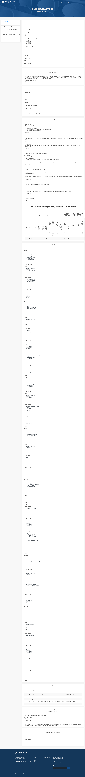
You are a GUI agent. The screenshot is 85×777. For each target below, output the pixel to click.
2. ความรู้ (25, 141)
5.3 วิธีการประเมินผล (28, 193)
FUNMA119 (41, 28)
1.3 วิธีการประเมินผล (28, 136)
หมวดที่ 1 (53, 22)
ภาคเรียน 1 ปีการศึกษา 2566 (29, 46)
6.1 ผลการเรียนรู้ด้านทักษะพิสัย (29, 198)
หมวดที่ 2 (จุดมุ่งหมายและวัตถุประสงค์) (8, 24)
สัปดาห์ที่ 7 (25, 403)
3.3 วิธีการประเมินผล (28, 164)
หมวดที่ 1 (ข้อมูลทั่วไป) (6, 21)
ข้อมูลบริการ (62, 2)
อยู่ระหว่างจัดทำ (27, 65)
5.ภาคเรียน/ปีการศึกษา (27, 45)
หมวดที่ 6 (53, 709)
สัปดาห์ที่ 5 (25, 352)
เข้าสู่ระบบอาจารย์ (26, 773)
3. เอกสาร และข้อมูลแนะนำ (28, 720)
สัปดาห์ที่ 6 (25, 377)
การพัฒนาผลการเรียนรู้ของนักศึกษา (53, 121)
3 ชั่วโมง (28, 264)
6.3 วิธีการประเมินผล (28, 203)
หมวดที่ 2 (53, 70)
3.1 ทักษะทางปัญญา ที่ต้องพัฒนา (30, 156)
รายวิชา (35, 757)
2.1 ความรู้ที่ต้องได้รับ (28, 142)
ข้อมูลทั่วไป (53, 24)
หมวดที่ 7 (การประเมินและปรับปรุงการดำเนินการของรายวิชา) (9, 40)
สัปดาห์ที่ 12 (26, 530)
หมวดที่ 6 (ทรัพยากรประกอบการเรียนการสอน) (9, 37)
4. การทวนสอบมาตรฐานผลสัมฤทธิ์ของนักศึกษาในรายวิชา (33, 741)
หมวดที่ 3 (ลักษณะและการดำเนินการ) (8, 26)
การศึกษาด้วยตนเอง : (28, 108)
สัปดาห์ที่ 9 (25, 453)
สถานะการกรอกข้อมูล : (27, 63)
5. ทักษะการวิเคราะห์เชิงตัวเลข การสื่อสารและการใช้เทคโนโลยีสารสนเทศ (35, 183)
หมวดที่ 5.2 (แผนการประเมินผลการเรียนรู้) (9, 34)
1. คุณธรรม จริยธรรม (27, 124)
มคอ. (34, 761)
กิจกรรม (26, 266)
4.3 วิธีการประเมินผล (28, 179)
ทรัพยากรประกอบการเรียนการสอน (53, 711)
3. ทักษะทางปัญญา (27, 155)
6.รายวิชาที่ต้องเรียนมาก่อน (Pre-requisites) (31, 48)
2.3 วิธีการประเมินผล (28, 151)
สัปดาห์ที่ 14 (26, 581)
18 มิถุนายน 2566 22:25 (28, 58)
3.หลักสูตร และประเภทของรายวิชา (29, 35)
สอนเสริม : (26, 102)
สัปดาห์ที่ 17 (26, 657)
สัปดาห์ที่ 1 (25, 250)
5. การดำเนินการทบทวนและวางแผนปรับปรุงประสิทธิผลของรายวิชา (34, 744)
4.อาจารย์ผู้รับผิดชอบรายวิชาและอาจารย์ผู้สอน (31, 38)
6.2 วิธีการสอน (27, 200)
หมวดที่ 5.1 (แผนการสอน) (6, 32)
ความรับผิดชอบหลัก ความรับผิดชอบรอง (54, 207)
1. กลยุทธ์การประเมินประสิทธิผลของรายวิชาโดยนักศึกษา (33, 734)
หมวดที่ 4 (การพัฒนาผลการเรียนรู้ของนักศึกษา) (10, 29)
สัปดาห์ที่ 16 (26, 631)
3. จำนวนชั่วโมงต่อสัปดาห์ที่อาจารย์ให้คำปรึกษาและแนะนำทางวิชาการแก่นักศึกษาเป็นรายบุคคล (38, 112)
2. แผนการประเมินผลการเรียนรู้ (29, 690)
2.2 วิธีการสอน (27, 148)
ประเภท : (25, 60)
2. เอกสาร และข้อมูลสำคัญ (28, 717)
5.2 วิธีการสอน (27, 190)
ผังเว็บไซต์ (35, 763)
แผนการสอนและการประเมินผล (53, 246)
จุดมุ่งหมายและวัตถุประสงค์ (53, 72)
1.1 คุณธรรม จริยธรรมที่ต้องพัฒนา (30, 125)
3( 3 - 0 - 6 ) (27, 34)
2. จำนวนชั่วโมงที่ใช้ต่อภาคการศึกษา (29, 98)
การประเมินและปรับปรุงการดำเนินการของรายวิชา (53, 732)
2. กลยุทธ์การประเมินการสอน (28, 737)
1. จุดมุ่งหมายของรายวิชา (28, 74)
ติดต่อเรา (44, 758)
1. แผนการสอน (26, 249)
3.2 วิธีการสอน (27, 161)
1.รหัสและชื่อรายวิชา (27, 26)
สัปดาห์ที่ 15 (26, 606)
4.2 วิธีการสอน (27, 175)
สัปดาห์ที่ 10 (26, 479)
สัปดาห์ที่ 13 (26, 555)
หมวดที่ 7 (53, 730)
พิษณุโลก (26, 55)
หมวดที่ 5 (53, 244)
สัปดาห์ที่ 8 (25, 428)
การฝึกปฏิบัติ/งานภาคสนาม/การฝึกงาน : (31, 105)
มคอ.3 (26, 62)
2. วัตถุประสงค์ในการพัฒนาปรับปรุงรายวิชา (31, 80)
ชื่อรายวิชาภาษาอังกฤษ (28, 31)
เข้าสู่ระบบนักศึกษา (19, 773)
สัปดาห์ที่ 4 (25, 326)
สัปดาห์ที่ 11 (25, 504)
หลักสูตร (35, 760)
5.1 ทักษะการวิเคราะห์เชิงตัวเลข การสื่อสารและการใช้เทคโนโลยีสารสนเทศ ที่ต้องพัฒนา (37, 184)
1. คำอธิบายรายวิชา (27, 92)
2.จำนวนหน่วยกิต (26, 32)
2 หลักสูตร (26, 37)
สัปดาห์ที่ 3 (25, 301)
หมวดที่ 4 (53, 119)
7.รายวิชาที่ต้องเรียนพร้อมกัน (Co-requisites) (31, 51)
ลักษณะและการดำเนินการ (53, 90)
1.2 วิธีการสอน (27, 132)
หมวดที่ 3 (53, 87)
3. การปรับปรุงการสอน (27, 739)
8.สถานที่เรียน (26, 54)
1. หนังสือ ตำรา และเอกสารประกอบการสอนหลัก (31, 713)
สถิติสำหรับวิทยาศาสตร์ (43, 29)
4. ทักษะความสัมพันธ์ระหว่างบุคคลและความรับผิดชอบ (32, 168)
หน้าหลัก (35, 756)
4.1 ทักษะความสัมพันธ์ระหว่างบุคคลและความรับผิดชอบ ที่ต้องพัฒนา (35, 169)
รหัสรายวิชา (26, 28)
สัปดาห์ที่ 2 (25, 276)
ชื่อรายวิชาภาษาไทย (28, 29)
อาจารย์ (35, 758)
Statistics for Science (43, 31)
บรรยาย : (26, 99)
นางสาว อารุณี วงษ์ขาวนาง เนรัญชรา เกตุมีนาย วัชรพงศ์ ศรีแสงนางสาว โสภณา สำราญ (28, 42)
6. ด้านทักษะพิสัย (26, 196)
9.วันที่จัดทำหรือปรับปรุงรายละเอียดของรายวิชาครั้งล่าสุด (33, 57)
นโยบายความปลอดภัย (46, 757)
